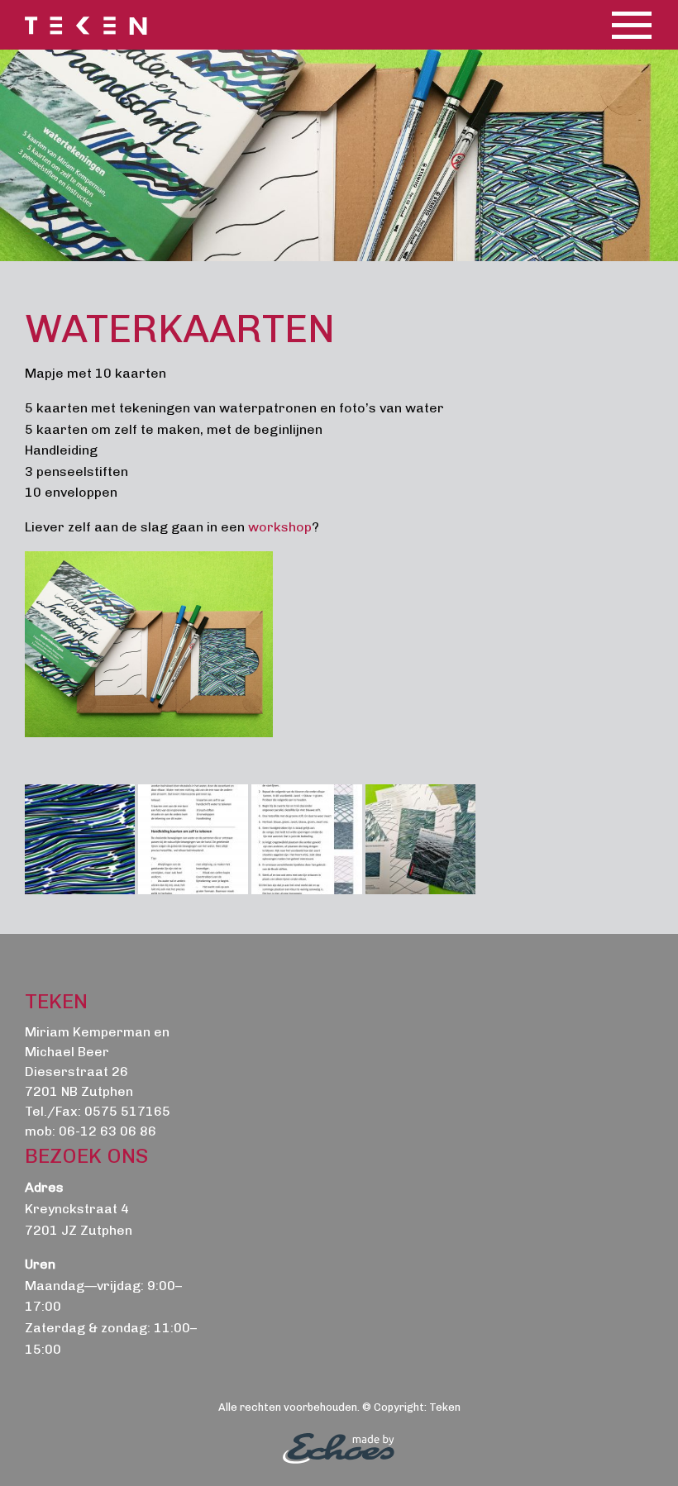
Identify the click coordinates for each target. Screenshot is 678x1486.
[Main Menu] (632, 25)
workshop (280, 527)
